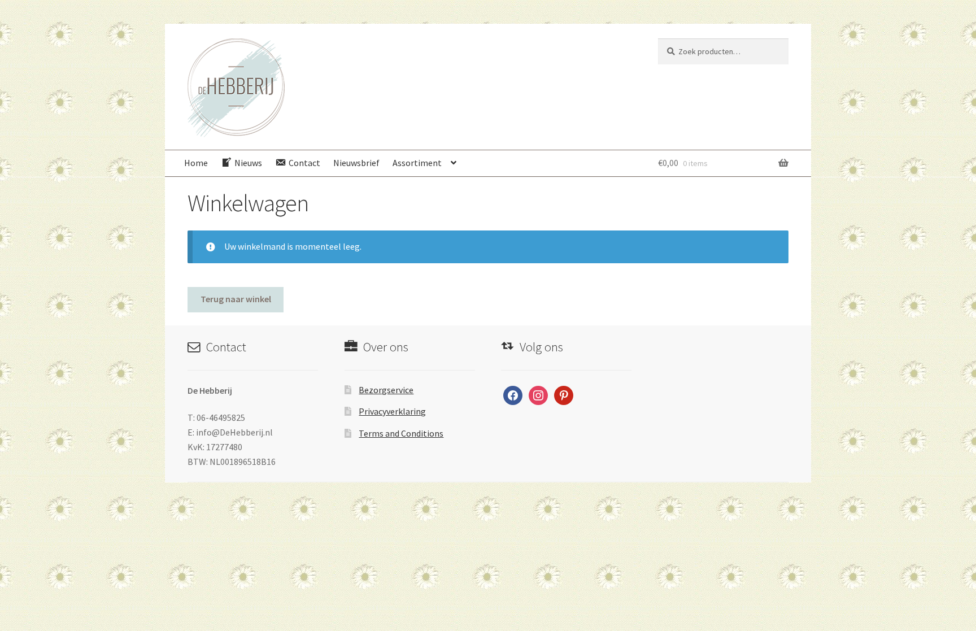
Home (196, 162)
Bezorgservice (386, 389)
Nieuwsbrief (356, 162)
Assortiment (417, 162)
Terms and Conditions (401, 433)
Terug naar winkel (236, 298)
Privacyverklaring (392, 411)
